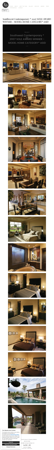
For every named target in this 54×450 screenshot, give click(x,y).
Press (47, 6)
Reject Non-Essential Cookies (11, 444)
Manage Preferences (11, 446)
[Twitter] (28, 445)
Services (37, 6)
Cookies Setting (29, 448)
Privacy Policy (24, 448)
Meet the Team (23, 6)
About (16, 6)
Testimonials (13, 7)
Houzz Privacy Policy (15, 434)
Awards (42, 6)
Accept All (11, 442)
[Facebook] (26, 445)
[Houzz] (24, 445)
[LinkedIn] (30, 445)
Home (11, 6)
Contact (20, 7)
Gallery (31, 6)
